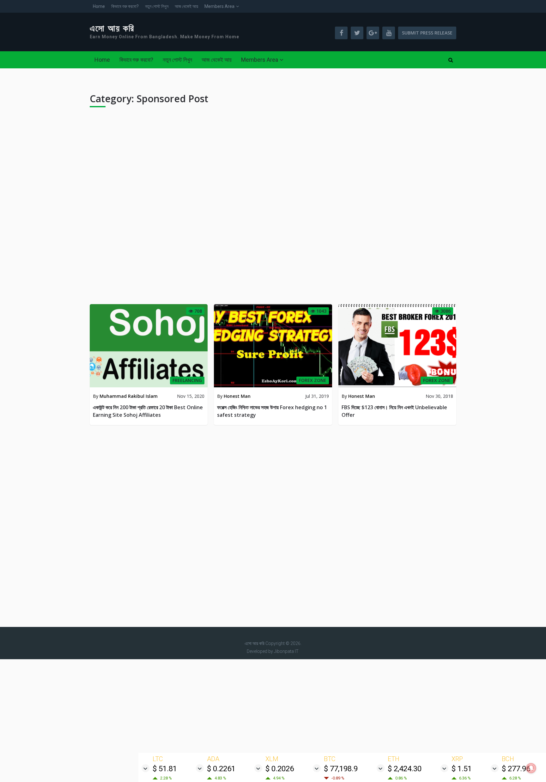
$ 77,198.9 (341, 768)
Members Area (219, 6)
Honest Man (237, 396)
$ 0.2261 (221, 768)
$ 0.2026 (279, 768)
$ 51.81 (165, 768)
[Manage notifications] (531, 768)
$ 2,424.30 (405, 768)
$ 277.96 (516, 768)
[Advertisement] (273, 208)
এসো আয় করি (112, 28)
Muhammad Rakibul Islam (129, 396)
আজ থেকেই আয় (186, 6)
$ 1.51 (462, 768)
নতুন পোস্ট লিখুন (156, 6)
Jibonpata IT (286, 651)
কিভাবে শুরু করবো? (125, 6)
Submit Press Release (427, 33)
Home (99, 6)
